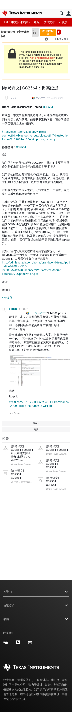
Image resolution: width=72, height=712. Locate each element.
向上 (10, 414)
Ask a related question (42, 57)
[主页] (22, 13)
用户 (68, 13)
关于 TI (7, 591)
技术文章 (49, 22)
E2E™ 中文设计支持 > (17, 22)
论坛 (37, 22)
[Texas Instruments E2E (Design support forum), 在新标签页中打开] (17, 644)
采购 (6, 619)
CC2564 (48, 107)
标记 (36, 423)
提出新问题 (59, 32)
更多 (65, 22)
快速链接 (8, 605)
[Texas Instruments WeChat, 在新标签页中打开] (5, 644)
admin (13, 98)
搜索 (61, 13)
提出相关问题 (48, 32)
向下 (19, 414)
